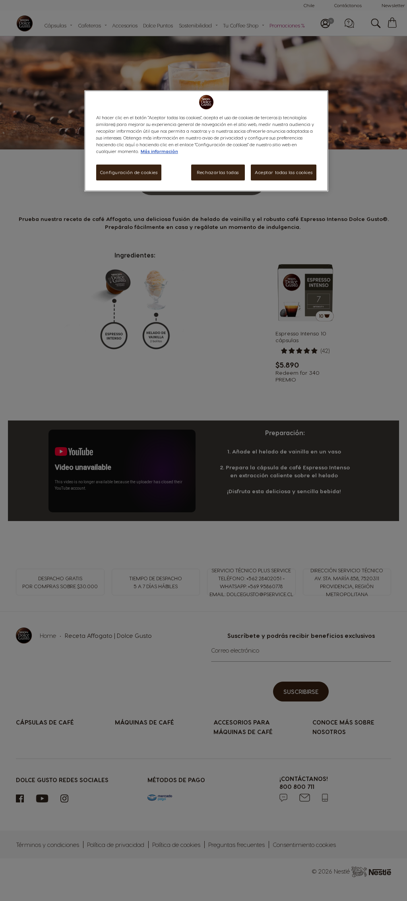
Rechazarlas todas (218, 172)
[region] (206, 141)
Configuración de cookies (129, 172)
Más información (159, 151)
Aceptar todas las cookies (283, 172)
